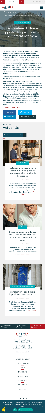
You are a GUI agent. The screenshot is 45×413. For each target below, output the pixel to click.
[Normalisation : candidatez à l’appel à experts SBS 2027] (22, 277)
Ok (15, 410)
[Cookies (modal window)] (3, 409)
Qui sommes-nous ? (22, 359)
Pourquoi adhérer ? (22, 363)
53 (14, 1)
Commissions (22, 385)
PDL (2, 1)
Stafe (27, 352)
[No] (42, 406)
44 (6, 1)
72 (17, 1)
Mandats (22, 389)
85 (21, 1)
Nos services (22, 380)
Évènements (22, 372)
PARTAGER (10, 112)
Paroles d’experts (22, 376)
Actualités (22, 368)
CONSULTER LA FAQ (11, 107)
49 (10, 1)
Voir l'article (25, 254)
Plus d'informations (25, 410)
